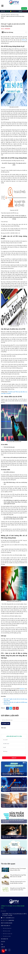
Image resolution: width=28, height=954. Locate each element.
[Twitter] (10, 708)
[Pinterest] (17, 708)
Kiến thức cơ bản (6, 931)
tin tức (3, 941)
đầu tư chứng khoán (6, 923)
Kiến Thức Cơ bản (14, 14)
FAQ (2, 944)
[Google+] (14, 708)
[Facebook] (7, 708)
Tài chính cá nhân (7, 936)
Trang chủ (3, 14)
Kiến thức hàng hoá (7, 928)
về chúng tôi (4, 938)
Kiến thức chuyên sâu (7, 933)
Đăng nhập (24, 8)
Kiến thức (8, 14)
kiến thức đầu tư (5, 925)
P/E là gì (24, 39)
